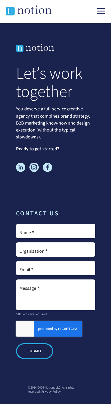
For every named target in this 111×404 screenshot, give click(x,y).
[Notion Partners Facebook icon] (47, 168)
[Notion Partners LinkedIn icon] (20, 168)
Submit (34, 351)
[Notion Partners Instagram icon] (34, 168)
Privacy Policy (51, 391)
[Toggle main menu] (101, 11)
